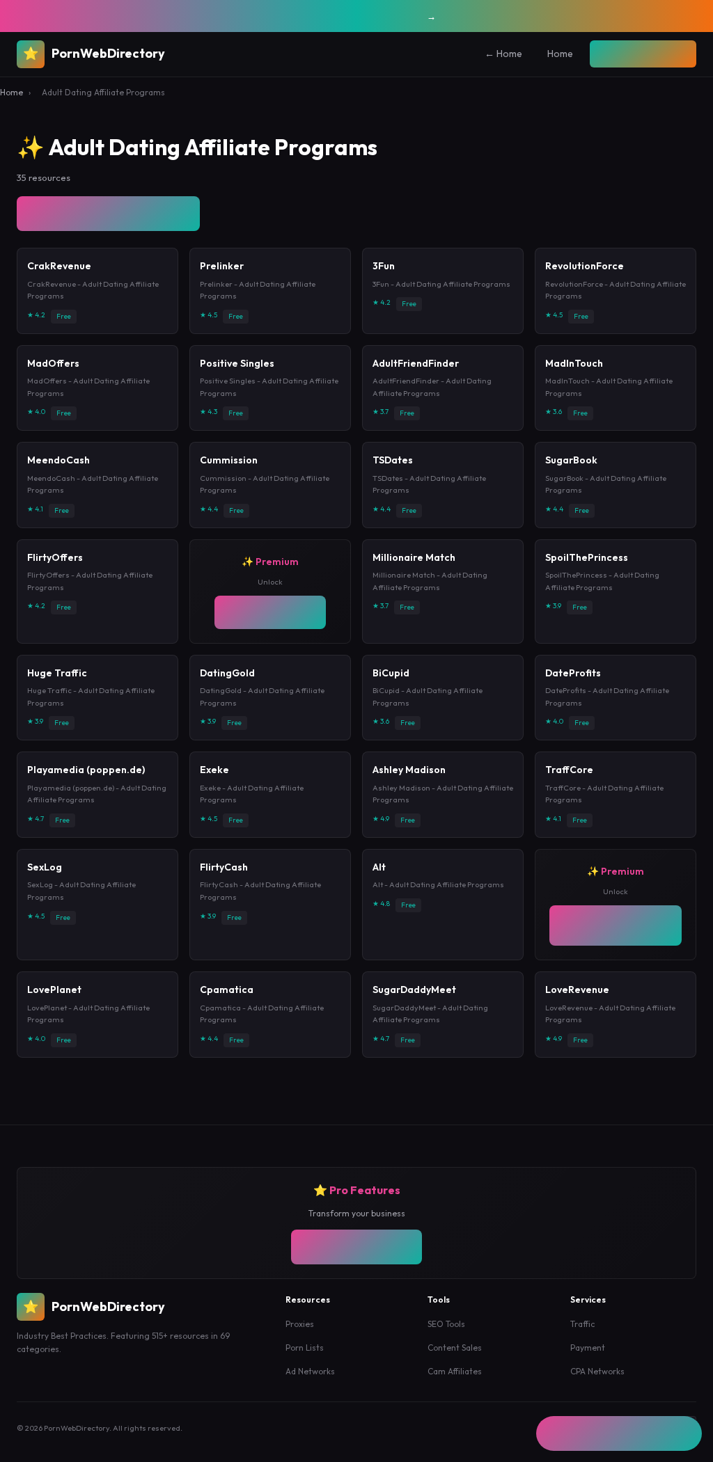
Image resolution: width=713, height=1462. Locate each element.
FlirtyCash (224, 874)
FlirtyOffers (55, 557)
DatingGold (227, 680)
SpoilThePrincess (586, 557)
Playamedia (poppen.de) (86, 777)
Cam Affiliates (455, 1378)
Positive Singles (237, 363)
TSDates (393, 460)
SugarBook (571, 460)
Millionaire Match (414, 557)
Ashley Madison (409, 777)
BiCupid (391, 680)
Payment (587, 1354)
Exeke (214, 777)
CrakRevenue (59, 266)
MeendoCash (58, 460)
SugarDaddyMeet (414, 997)
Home (532, 53)
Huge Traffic (57, 680)
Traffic (582, 1331)
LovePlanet (54, 997)
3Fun (384, 266)
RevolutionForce (584, 266)
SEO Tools (446, 1331)
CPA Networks (597, 1378)
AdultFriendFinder (416, 363)
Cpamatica (226, 997)
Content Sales (455, 1354)
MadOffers (53, 363)
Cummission (229, 460)
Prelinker (222, 266)
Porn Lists (304, 1354)
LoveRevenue (577, 997)
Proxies (299, 1331)
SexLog (44, 874)
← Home (475, 53)
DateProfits (573, 680)
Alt (379, 874)
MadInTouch (574, 363)
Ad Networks (310, 1378)
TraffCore (569, 777)
